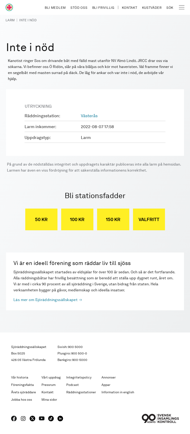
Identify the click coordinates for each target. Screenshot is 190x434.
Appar (105, 385)
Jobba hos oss (21, 399)
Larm (10, 20)
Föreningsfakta (22, 385)
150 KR (113, 219)
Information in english (117, 392)
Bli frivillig (103, 7)
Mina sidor (49, 399)
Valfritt (149, 219)
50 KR (41, 219)
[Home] (9, 7)
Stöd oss (79, 7)
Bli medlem (55, 7)
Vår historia (19, 377)
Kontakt (129, 7)
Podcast (72, 385)
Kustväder (152, 7)
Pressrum (48, 385)
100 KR (77, 219)
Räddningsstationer (81, 392)
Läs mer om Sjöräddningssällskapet (45, 300)
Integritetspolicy (79, 377)
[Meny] (181, 7)
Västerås (89, 115)
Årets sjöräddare (23, 392)
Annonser (108, 377)
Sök (169, 7)
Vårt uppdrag (51, 377)
